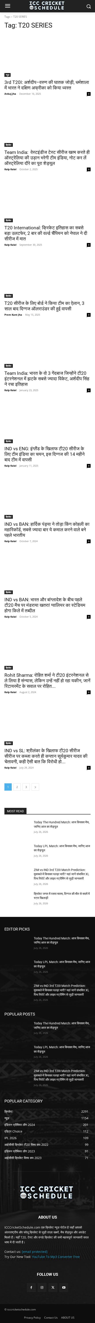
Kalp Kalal (10, 169)
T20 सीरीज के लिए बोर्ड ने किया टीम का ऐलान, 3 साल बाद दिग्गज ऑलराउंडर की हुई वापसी (44, 306)
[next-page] (35, 787)
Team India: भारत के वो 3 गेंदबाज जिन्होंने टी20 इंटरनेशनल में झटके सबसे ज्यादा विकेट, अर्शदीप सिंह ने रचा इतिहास (46, 379)
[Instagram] (42, 1287)
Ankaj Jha (10, 93)
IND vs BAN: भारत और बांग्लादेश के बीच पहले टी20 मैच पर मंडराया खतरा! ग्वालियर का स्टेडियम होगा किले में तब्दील (44, 605)
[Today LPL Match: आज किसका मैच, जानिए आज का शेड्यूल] (17, 853)
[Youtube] (63, 1287)
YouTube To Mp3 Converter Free (56, 1257)
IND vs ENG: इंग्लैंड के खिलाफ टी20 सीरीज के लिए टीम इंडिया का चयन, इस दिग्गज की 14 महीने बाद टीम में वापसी (44, 454)
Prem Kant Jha (13, 314)
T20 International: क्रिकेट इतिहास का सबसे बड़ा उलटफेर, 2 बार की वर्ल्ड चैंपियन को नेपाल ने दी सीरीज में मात (45, 233)
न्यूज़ (7, 74)
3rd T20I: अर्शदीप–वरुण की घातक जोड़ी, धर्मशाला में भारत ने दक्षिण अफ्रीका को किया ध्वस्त (46, 85)
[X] (53, 1287)
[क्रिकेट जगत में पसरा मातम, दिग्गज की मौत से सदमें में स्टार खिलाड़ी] (17, 901)
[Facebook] (31, 1287)
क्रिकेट (8, 144)
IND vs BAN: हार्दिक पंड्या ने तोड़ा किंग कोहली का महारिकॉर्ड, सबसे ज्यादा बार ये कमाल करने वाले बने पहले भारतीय (46, 530)
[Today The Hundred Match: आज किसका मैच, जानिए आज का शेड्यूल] (17, 829)
